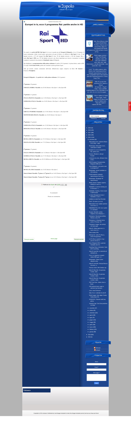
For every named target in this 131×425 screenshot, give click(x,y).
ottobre (91, 310)
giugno (91, 320)
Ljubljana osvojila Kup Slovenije (97, 199)
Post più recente (29, 239)
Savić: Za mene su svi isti (96, 201)
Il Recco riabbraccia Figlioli (101, 95)
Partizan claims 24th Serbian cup (97, 267)
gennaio (91, 331)
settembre (92, 312)
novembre (92, 308)
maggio (91, 322)
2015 (89, 137)
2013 (89, 337)
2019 (89, 128)
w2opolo (66, 6)
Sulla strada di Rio (94, 232)
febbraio (91, 329)
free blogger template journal (77, 413)
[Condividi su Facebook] (66, 185)
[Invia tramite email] (61, 185)
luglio (91, 317)
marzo (91, 327)
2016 (89, 135)
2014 (89, 334)
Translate (103, 118)
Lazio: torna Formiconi (95, 290)
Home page (54, 238)
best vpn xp (88, 413)
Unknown (98, 348)
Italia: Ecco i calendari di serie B (97, 293)
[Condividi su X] (64, 185)
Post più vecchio (79, 239)
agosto (91, 315)
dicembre (92, 139)
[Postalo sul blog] (63, 185)
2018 (89, 130)
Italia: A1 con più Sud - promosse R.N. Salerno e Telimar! (100, 83)
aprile (91, 324)
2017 (89, 132)
